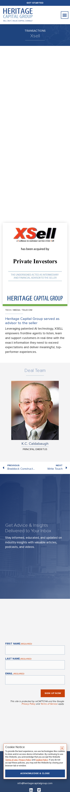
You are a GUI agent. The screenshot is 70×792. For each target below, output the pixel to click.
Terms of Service (49, 703)
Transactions (35, 30)
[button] (64, 15)
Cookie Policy (42, 760)
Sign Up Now (53, 693)
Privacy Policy (28, 703)
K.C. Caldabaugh (35, 443)
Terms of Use (11, 760)
